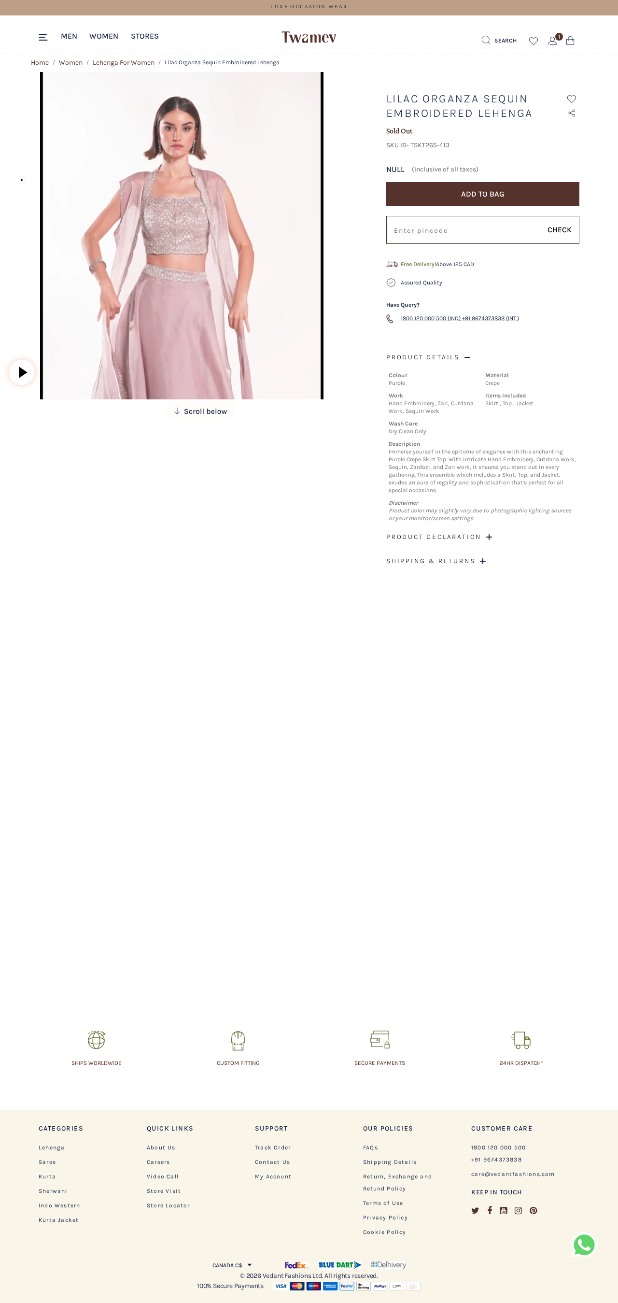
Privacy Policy (385, 1217)
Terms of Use (383, 1203)
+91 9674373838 (496, 1159)
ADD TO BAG (483, 193)
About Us (161, 1147)
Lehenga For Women (123, 62)
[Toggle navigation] (45, 37)
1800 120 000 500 (498, 1147)
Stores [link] (145, 36)
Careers (158, 1162)
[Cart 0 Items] (570, 43)
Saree (47, 1162)
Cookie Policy (385, 1232)
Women (71, 62)
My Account (273, 1176)
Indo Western (59, 1205)
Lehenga (52, 1147)
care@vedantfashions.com (513, 1174)
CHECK (560, 229)
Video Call (163, 1176)
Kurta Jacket (59, 1220)
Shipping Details (390, 1162)
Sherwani (53, 1191)
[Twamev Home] (309, 37)
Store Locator (168, 1205)
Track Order (273, 1147)
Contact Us (272, 1162)
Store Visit (164, 1191)
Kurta (47, 1176)
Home (40, 62)
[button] (69, 35)
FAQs (370, 1147)
